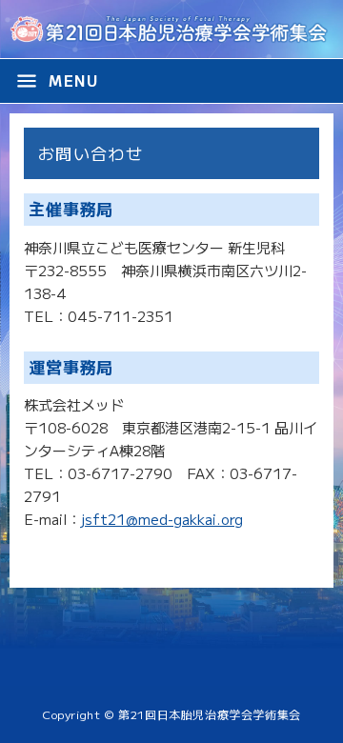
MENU (56, 81)
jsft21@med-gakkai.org (162, 519)
